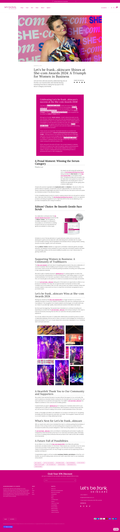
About (42, 7)
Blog (52, 497)
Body (37, 7)
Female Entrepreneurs (70, 462)
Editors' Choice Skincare (49, 462)
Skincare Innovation (71, 464)
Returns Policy (54, 508)
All (32, 488)
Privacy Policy (54, 506)
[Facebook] (74, 82)
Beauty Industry (38, 462)
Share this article (79, 80)
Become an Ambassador (57, 490)
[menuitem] (22, 7)
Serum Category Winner (39, 464)
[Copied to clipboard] (84, 82)
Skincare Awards (61, 464)
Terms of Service (55, 512)
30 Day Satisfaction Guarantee (61, 1)
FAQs (52, 496)
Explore (48, 7)
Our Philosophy (54, 499)
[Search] (114, 8)
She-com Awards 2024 (51, 464)
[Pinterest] (80, 82)
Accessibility (54, 505)
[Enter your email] (74, 480)
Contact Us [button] (83, 503)
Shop (22, 7)
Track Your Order (55, 503)
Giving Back (54, 494)
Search (53, 501)
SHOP (33, 486)
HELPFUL (53, 486)
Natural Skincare (80, 462)
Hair (32, 7)
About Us (53, 488)
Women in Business (38, 466)
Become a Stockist (55, 492)
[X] (77, 82)
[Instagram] (84, 506)
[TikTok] (90, 506)
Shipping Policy (54, 510)
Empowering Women (60, 462)
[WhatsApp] (82, 82)
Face (27, 7)
